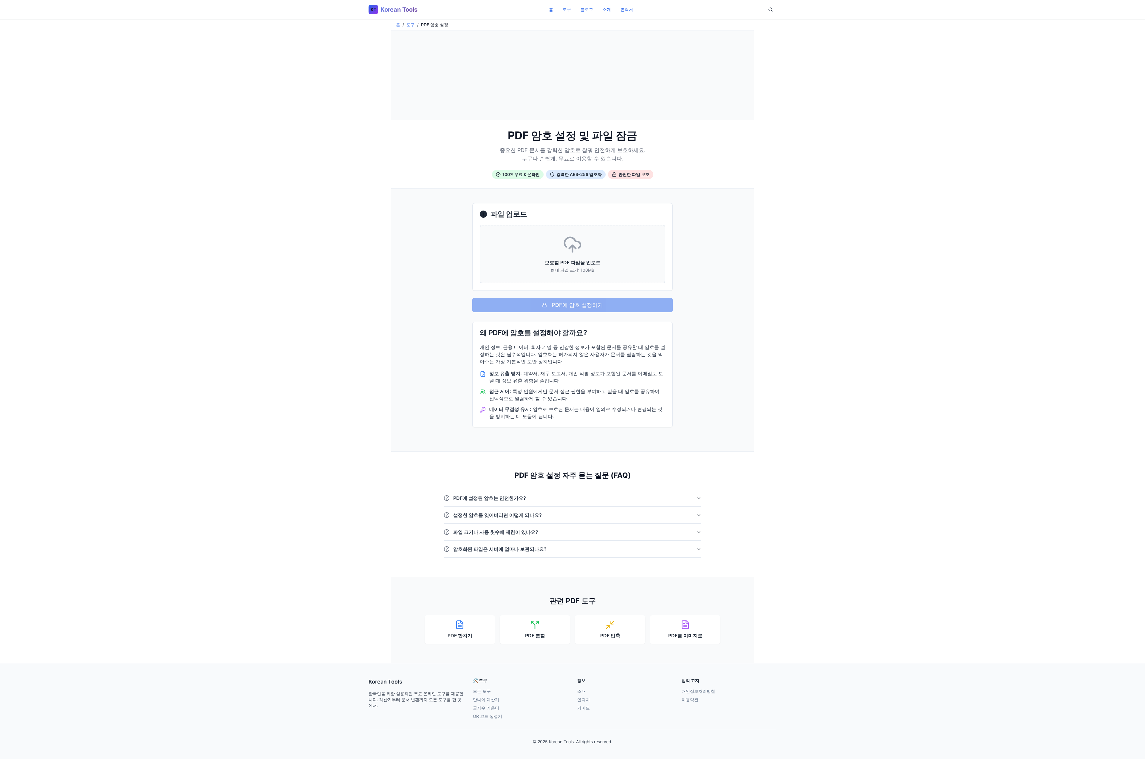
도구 (567, 9)
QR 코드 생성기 (487, 716)
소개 (607, 9)
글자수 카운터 (486, 707)
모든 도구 (482, 691)
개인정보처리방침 (698, 691)
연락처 (627, 9)
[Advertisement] (572, 75)
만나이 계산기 (486, 699)
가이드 (583, 707)
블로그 (587, 9)
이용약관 (690, 699)
